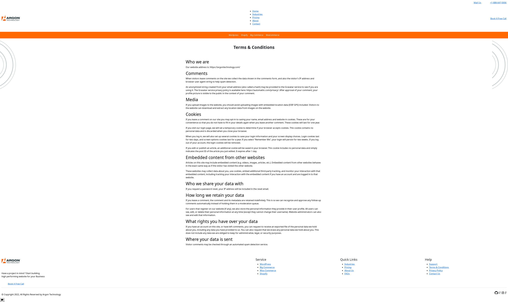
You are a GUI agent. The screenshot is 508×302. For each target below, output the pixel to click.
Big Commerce (256, 35)
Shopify (244, 35)
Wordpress (233, 35)
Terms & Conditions (439, 267)
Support (433, 264)
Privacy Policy (436, 270)
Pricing (255, 17)
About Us (349, 270)
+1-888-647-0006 (498, 2)
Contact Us (434, 273)
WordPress (265, 264)
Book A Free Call (498, 18)
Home (255, 11)
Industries (257, 14)
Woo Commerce (268, 270)
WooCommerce (272, 35)
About (255, 20)
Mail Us (477, 2)
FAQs (347, 273)
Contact (256, 23)
